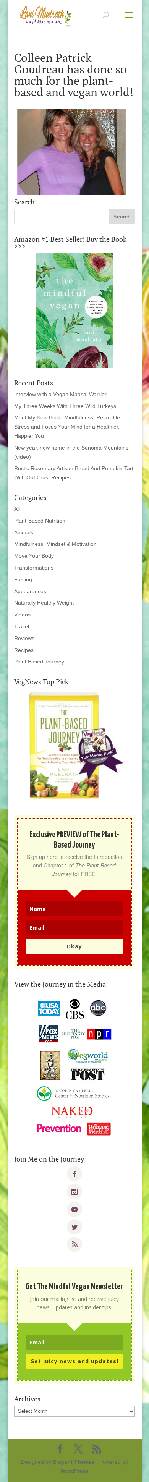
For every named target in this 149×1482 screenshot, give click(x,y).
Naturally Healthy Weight (44, 603)
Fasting (23, 579)
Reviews (24, 638)
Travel (21, 626)
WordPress (74, 1471)
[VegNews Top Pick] (74, 746)
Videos (22, 615)
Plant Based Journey (39, 661)
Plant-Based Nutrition (39, 521)
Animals (23, 532)
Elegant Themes (74, 1462)
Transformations (33, 568)
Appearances (30, 591)
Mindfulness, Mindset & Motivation (55, 544)
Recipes (24, 650)
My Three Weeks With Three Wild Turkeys (65, 406)
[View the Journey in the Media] (74, 1067)
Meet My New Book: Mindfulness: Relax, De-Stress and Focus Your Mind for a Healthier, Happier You (68, 426)
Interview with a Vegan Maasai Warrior (60, 394)
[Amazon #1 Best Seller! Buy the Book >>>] (74, 310)
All (17, 509)
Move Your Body (34, 556)
